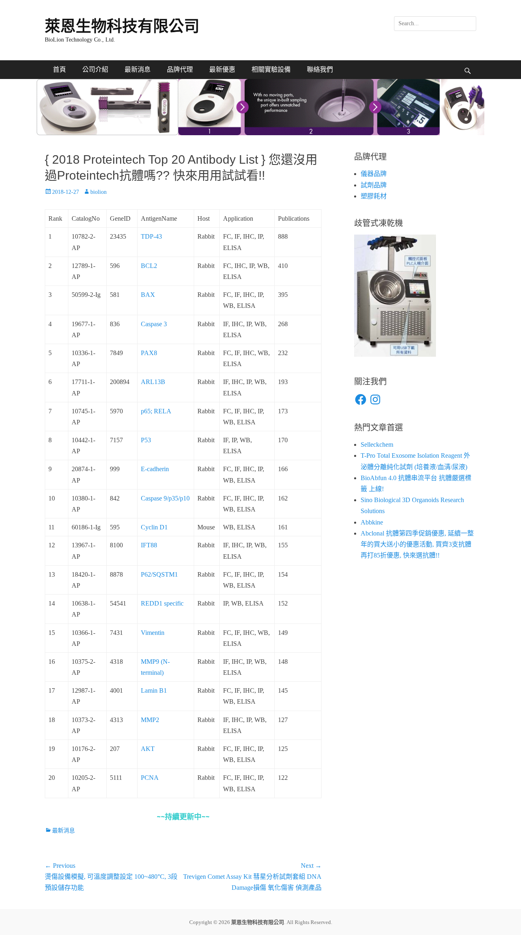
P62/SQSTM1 (159, 574)
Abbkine (372, 522)
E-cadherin (155, 468)
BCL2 (149, 265)
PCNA (150, 777)
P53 (146, 440)
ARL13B (153, 381)
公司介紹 (95, 69)
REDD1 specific (162, 603)
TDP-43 (151, 236)
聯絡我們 (320, 69)
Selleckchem (377, 444)
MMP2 (150, 719)
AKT (148, 748)
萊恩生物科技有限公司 (122, 26)
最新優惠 (222, 69)
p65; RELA (156, 411)
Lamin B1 (154, 690)
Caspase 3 (154, 323)
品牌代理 (180, 69)
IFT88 (149, 545)
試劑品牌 (374, 185)
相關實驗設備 (271, 69)
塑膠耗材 (374, 196)
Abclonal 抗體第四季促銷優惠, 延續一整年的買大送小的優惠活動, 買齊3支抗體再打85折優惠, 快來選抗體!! (417, 544)
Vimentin (152, 632)
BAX (148, 294)
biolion (98, 192)
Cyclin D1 (154, 527)
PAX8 (149, 352)
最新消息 (138, 69)
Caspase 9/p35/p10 (165, 498)
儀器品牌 (374, 173)
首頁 (59, 69)
